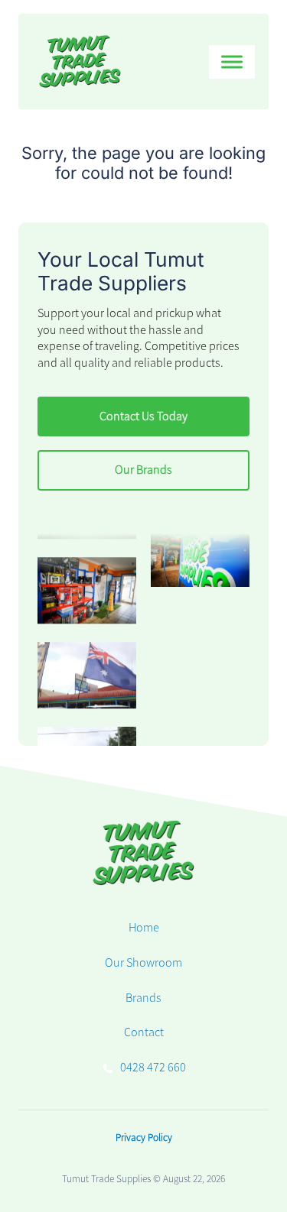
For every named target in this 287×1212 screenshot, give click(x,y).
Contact (144, 1032)
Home (144, 927)
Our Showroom (143, 963)
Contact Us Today (143, 416)
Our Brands (143, 470)
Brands (143, 998)
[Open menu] (232, 62)
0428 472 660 (153, 1067)
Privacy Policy (144, 1137)
